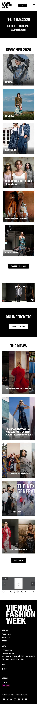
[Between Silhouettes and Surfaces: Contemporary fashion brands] (18, 418)
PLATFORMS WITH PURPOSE (18, 473)
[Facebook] (4, 699)
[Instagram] (15, 699)
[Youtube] (11, 699)
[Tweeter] (7, 699)
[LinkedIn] (19, 699)
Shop (4, 669)
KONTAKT (6, 637)
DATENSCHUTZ (8, 653)
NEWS (4, 641)
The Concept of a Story (18, 388)
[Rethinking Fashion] (18, 536)
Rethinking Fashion (18, 549)
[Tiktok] (26, 699)
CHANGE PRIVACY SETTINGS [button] (13, 659)
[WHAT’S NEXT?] (18, 498)
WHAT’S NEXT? (18, 511)
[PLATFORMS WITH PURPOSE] (18, 460)
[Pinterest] (22, 699)
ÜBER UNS (6, 634)
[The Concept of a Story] (18, 372)
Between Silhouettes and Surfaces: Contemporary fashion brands (18, 431)
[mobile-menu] (33, 5)
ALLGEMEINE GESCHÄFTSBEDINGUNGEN (18, 656)
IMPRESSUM (7, 650)
